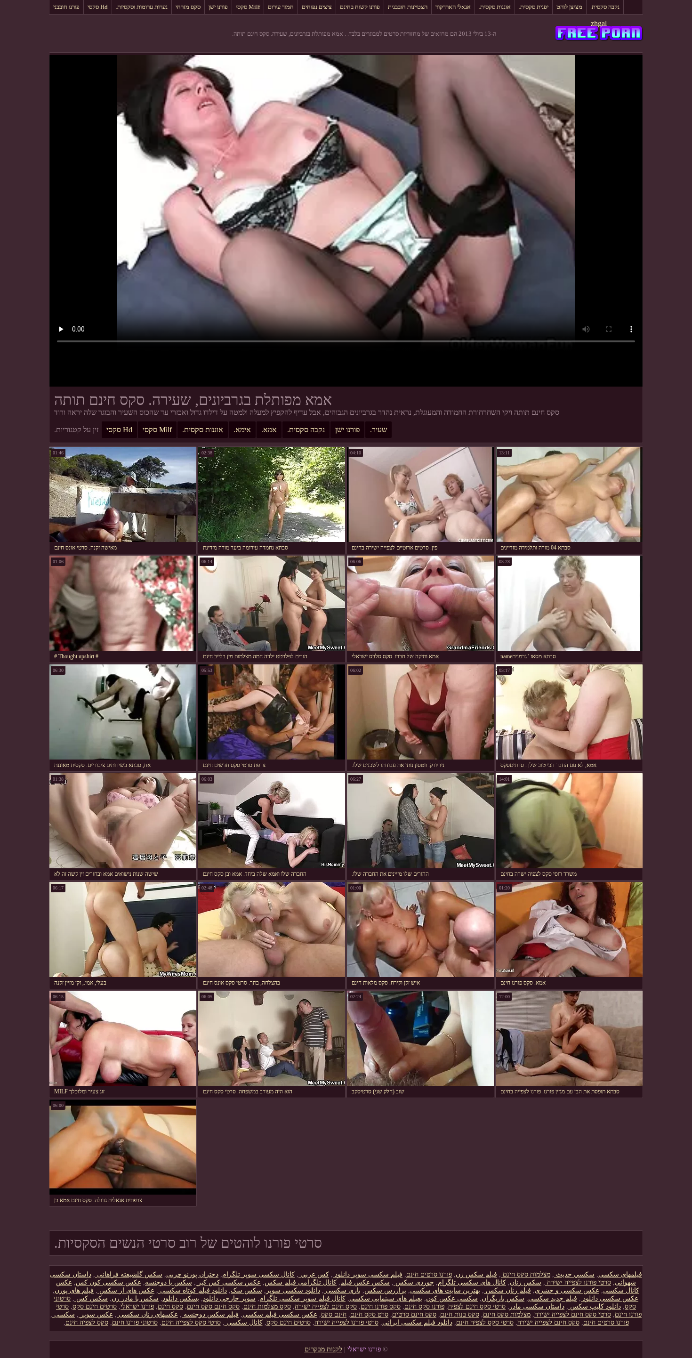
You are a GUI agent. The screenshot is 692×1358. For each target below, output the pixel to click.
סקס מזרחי (188, 6)
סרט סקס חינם (369, 1314)
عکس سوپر (96, 1314)
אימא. (242, 430)
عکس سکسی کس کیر (228, 1282)
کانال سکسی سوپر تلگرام (258, 1274)
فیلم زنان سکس (507, 1290)
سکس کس (91, 1298)
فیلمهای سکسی (620, 1274)
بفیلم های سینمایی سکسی (385, 1298)
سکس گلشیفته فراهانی (128, 1274)
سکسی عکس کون (452, 1298)
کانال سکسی (244, 1322)
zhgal (599, 23)
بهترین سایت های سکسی (445, 1290)
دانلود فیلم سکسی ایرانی (417, 1322)
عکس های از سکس (125, 1290)
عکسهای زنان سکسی (147, 1314)
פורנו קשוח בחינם (360, 6)
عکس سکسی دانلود (609, 1298)
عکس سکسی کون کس (108, 1282)
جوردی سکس (414, 1282)
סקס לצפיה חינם (86, 1322)
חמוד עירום (281, 6)
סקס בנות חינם (459, 1314)
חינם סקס (333, 1314)
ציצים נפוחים (317, 6)
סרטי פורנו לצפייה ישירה (578, 1282)
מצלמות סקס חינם (525, 1274)
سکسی (63, 1314)
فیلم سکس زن (476, 1274)
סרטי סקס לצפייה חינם (191, 1322)
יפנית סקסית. (533, 6)
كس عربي (313, 1274)
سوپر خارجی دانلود (229, 1298)
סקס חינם (170, 1306)
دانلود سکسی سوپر (293, 1290)
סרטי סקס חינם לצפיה (477, 1306)
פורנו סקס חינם (424, 1306)
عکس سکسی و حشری (567, 1290)
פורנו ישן (218, 6)
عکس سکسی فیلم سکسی (279, 1314)
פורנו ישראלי (137, 1306)
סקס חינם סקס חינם (213, 1306)
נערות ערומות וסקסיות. (142, 6)
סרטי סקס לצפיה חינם (485, 1322)
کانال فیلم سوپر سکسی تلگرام (302, 1298)
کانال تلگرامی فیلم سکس (301, 1282)
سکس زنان (525, 1282)
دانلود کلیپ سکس (594, 1306)
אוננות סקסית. (495, 6)
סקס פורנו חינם (381, 1306)
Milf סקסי (248, 6)
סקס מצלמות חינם (267, 1306)
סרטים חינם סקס (94, 1306)
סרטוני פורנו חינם (135, 1322)
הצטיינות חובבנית (407, 6)
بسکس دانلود (180, 1298)
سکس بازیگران (503, 1298)
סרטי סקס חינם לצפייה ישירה (572, 1314)
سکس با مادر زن (135, 1298)
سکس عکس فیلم (365, 1282)
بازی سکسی (342, 1290)
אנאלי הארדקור (453, 6)
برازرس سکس (385, 1290)
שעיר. (378, 430)
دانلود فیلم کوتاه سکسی (192, 1290)
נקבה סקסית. (605, 6)
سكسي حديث (574, 1274)
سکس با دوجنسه (168, 1282)
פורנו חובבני (66, 6)
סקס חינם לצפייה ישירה (326, 1306)
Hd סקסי (98, 6)
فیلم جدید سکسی (552, 1298)
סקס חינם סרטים (414, 1314)
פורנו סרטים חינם (429, 1274)
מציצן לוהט (569, 6)
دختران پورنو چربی (192, 1274)
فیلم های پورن (74, 1290)
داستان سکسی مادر (536, 1306)
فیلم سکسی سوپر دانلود (367, 1274)
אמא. (269, 430)
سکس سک (246, 1290)
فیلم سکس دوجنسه (210, 1314)
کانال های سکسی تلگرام (472, 1282)
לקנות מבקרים (323, 1349)
